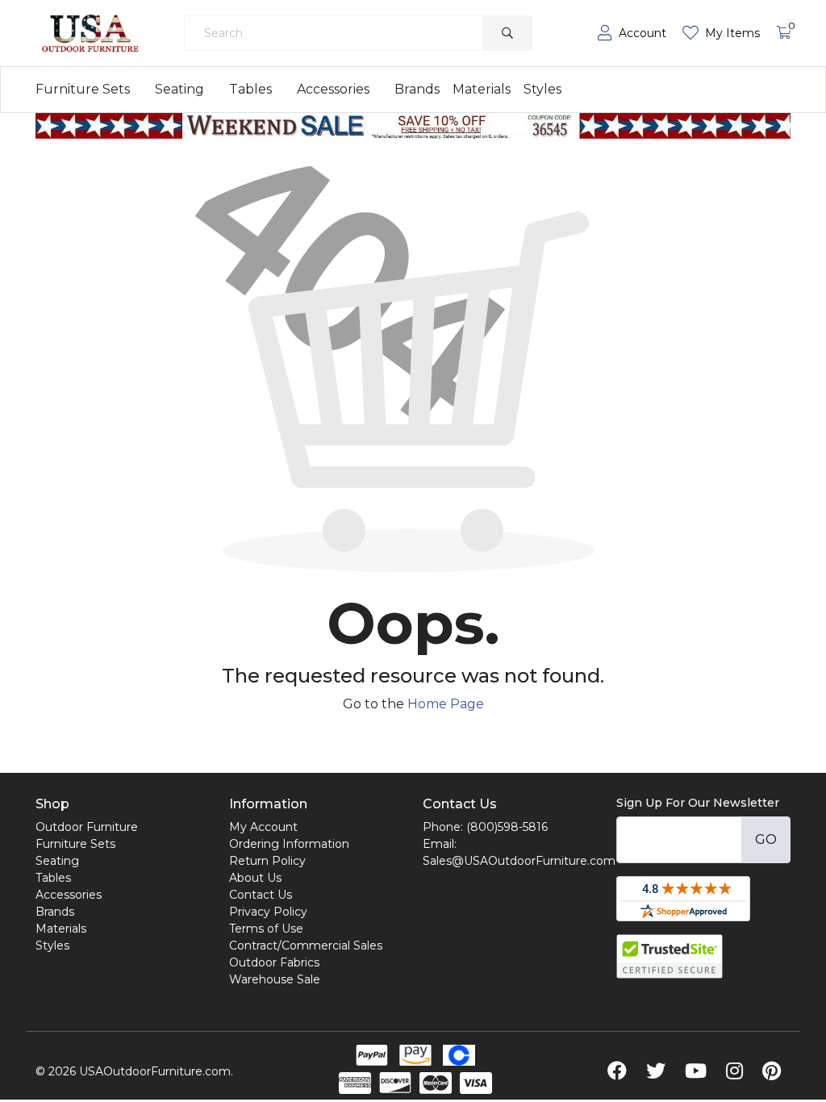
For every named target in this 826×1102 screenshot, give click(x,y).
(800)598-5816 (507, 827)
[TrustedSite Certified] (669, 956)
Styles (542, 89)
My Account (263, 827)
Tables (250, 89)
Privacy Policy (268, 911)
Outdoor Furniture (86, 827)
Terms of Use (266, 928)
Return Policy (267, 861)
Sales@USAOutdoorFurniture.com (519, 861)
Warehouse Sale (274, 979)
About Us (255, 877)
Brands (417, 89)
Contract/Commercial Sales (305, 945)
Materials (482, 89)
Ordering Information (289, 844)
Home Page (445, 704)
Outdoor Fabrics (274, 962)
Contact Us (260, 894)
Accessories (333, 89)
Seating (179, 89)
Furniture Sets (82, 89)
